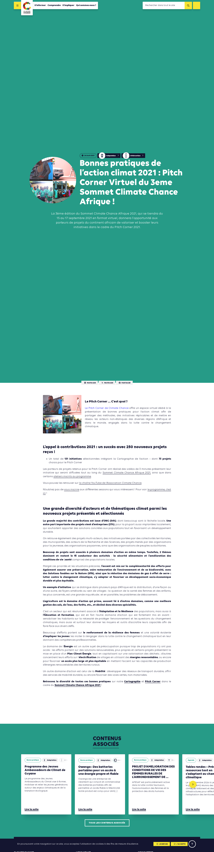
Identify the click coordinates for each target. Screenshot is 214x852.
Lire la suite (32, 809)
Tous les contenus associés (107, 822)
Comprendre (54, 5)
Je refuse (163, 844)
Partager (91, 383)
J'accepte (180, 844)
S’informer (40, 5)
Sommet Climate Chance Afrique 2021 (78, 685)
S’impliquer (68, 5)
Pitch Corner (153, 681)
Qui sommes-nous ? (86, 5)
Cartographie (132, 681)
